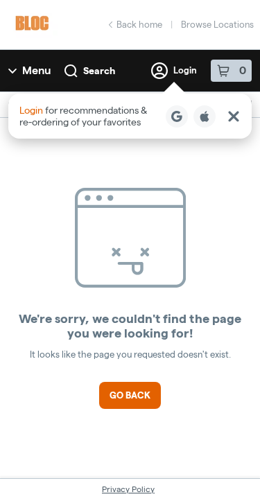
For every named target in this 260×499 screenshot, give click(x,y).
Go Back (130, 395)
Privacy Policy (128, 488)
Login (185, 70)
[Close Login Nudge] (234, 116)
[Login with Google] (177, 116)
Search (99, 70)
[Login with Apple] (204, 116)
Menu (36, 70)
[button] (130, 116)
